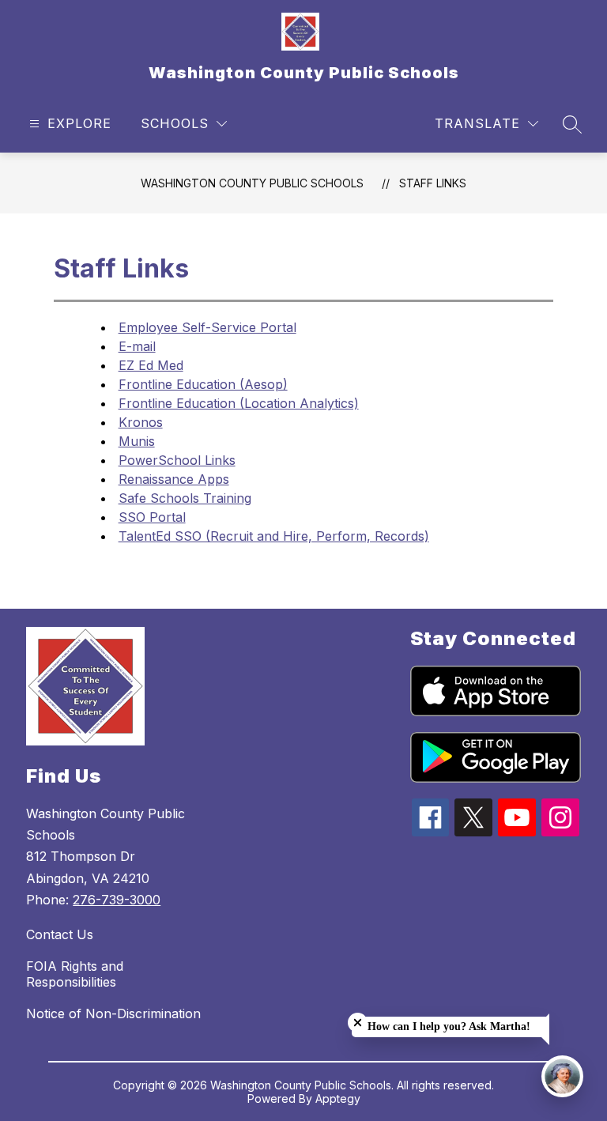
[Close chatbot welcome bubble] (358, 1022)
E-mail (137, 346)
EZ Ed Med (151, 365)
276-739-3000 (116, 900)
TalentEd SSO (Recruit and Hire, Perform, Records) (274, 536)
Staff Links (432, 183)
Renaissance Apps (174, 479)
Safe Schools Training (185, 498)
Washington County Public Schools (252, 183)
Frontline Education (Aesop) (203, 384)
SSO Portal (152, 517)
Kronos (141, 422)
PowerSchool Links (177, 460)
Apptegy (337, 1098)
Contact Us (59, 934)
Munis (137, 441)
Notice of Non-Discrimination (113, 1013)
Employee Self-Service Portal (207, 327)
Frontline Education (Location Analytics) (239, 403)
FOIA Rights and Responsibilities (74, 974)
